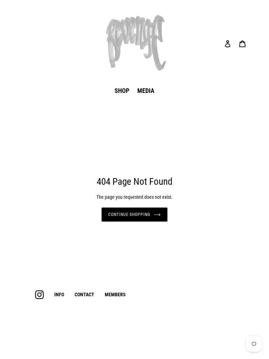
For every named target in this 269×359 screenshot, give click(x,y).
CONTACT (84, 294)
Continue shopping (129, 214)
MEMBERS (115, 294)
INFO (59, 294)
